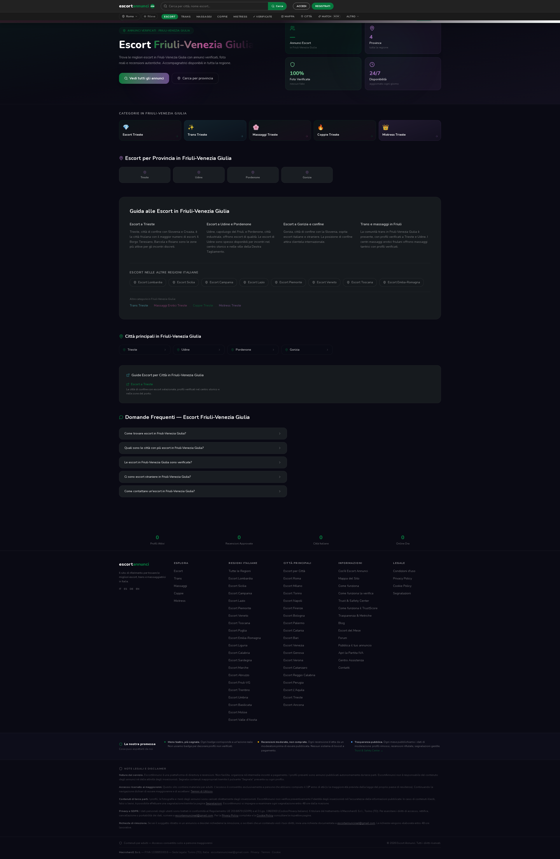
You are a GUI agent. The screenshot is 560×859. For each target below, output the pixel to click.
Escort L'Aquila (294, 690)
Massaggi (204, 16)
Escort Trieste (293, 697)
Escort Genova (294, 653)
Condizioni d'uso (404, 571)
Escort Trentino (239, 690)
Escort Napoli (293, 601)
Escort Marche (238, 668)
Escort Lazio (256, 282)
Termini (265, 852)
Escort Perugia (294, 683)
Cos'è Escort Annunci (353, 571)
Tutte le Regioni (240, 571)
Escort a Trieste (142, 384)
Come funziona (348, 586)
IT (120, 589)
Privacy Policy (402, 578)
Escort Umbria (238, 697)
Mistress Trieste (230, 305)
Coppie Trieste (203, 305)
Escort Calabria (239, 653)
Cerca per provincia (197, 78)
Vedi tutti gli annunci (147, 78)
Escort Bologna (294, 616)
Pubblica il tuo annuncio (355, 645)
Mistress (240, 16)
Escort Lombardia (150, 282)
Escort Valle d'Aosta (243, 720)
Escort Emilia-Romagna (404, 282)
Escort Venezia (294, 645)
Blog (341, 623)
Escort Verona (293, 660)
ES (125, 589)
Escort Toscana (362, 282)
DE (131, 589)
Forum (342, 638)
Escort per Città (294, 571)
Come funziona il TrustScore (358, 608)
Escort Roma (292, 578)
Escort (169, 16)
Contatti (344, 668)
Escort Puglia (238, 630)
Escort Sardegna (240, 660)
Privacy (255, 852)
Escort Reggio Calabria (299, 675)
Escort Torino (293, 593)
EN (137, 589)
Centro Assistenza (351, 660)
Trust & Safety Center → (369, 750)
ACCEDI (301, 6)
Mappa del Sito (348, 578)
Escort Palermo (294, 623)
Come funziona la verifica (355, 593)
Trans (186, 16)
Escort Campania (221, 282)
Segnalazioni (402, 593)
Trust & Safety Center (353, 601)
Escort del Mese (349, 630)
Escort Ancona (294, 705)
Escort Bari (291, 638)
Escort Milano (293, 586)
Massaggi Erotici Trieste (170, 305)
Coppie (222, 16)
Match (330, 16)
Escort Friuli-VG (239, 683)
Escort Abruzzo (239, 675)
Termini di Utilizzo (202, 791)
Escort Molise (238, 712)
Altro (351, 16)
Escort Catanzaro (295, 668)
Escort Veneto (327, 282)
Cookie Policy (402, 586)
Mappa (290, 16)
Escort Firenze (293, 608)
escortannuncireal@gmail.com (194, 815)
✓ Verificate (262, 16)
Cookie (276, 852)
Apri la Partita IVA (350, 653)
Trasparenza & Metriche (355, 616)
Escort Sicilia (186, 282)
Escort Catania (294, 630)
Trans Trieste (139, 305)
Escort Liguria (238, 645)
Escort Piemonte (291, 282)
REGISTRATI (322, 6)
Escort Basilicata (240, 705)
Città (308, 16)
